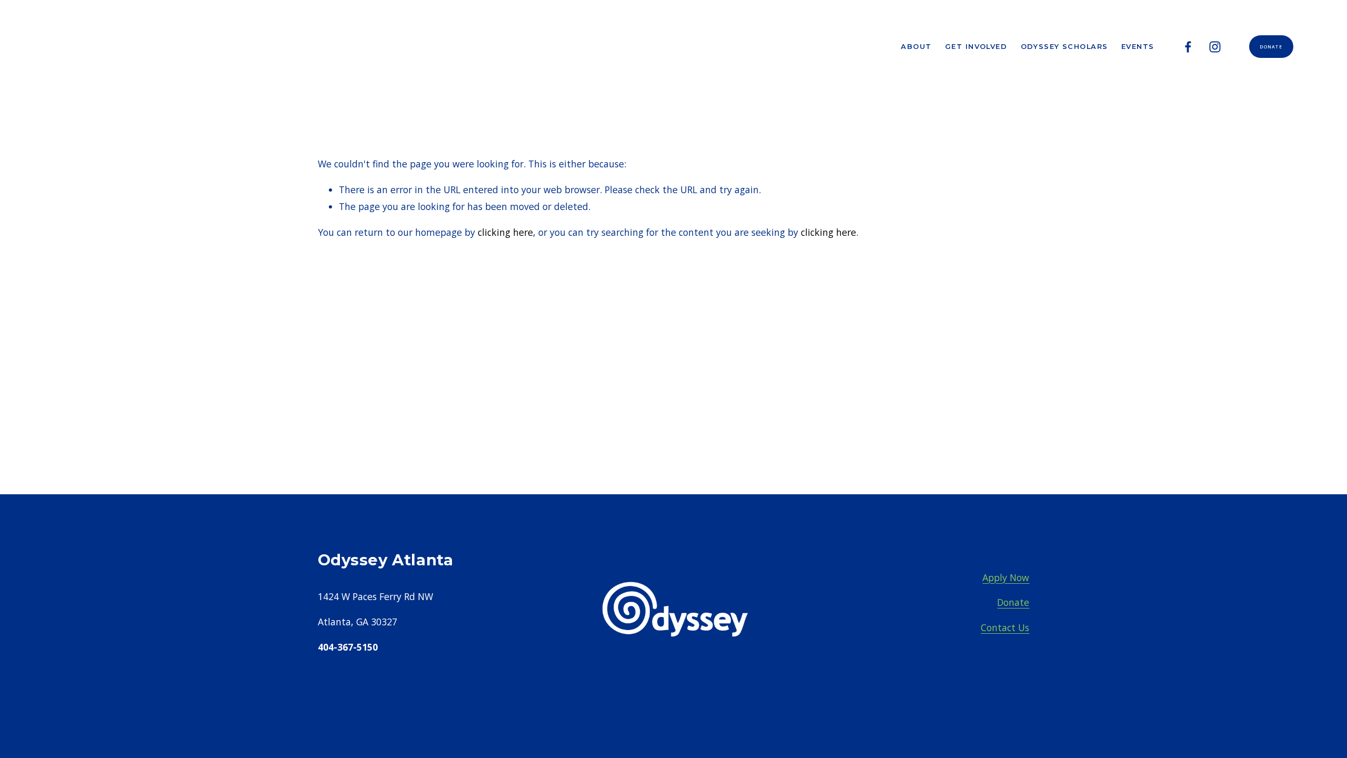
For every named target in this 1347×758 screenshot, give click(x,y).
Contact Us (1005, 627)
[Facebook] (1188, 47)
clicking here (505, 232)
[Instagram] (1215, 47)
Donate (1271, 46)
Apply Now (1005, 577)
